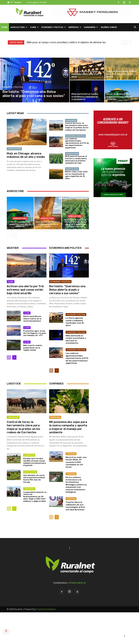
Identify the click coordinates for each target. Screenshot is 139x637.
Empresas (73, 27)
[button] (135, 27)
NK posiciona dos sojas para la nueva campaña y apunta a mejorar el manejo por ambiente (68, 427)
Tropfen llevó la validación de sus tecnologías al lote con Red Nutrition (75, 506)
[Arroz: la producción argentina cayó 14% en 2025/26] (20, 213)
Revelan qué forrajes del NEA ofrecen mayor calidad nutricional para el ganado (34, 461)
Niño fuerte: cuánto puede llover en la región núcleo (32, 347)
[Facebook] (118, 2)
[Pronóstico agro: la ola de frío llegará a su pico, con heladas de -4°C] (14, 330)
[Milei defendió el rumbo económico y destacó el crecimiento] (87, 91)
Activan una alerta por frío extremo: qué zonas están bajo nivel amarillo (25, 289)
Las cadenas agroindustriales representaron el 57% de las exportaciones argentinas (77, 143)
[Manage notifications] (6, 631)
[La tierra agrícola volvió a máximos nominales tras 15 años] (87, 69)
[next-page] (14, 235)
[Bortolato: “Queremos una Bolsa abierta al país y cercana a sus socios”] (35, 80)
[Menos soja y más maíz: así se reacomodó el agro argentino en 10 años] (56, 174)
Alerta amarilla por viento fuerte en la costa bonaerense (32, 318)
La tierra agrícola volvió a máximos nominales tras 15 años (75, 321)
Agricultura (18, 27)
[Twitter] (129, 2)
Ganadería (89, 27)
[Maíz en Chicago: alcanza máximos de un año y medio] (27, 132)
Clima (33, 27)
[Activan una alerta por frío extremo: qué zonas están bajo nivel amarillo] (26, 265)
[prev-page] (9, 235)
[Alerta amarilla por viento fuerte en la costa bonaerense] (14, 316)
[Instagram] (124, 2)
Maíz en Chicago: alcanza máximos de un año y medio (26, 155)
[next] (129, 42)
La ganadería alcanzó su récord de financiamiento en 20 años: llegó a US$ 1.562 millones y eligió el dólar (34, 496)
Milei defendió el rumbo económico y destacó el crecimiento (76, 339)
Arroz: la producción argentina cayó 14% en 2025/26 (20, 224)
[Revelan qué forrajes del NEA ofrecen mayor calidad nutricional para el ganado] (14, 458)
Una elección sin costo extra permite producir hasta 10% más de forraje (34, 478)
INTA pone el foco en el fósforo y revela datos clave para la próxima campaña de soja (76, 159)
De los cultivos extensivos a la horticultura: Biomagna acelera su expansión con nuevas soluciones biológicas (76, 484)
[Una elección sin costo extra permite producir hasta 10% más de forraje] (14, 475)
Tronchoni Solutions (46, 609)
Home (4, 27)
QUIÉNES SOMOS (109, 27)
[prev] (124, 42)
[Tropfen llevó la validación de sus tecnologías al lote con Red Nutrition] (56, 501)
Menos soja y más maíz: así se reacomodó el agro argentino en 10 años (76, 175)
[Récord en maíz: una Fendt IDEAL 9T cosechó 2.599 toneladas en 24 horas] (56, 456)
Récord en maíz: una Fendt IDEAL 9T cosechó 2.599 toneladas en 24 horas (76, 462)
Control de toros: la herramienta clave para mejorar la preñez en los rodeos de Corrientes (76, 126)
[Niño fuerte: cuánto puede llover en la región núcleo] (14, 345)
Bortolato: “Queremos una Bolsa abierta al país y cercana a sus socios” (67, 289)
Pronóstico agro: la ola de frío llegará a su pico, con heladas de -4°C (34, 333)
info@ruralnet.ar (77, 582)
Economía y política (52, 27)
